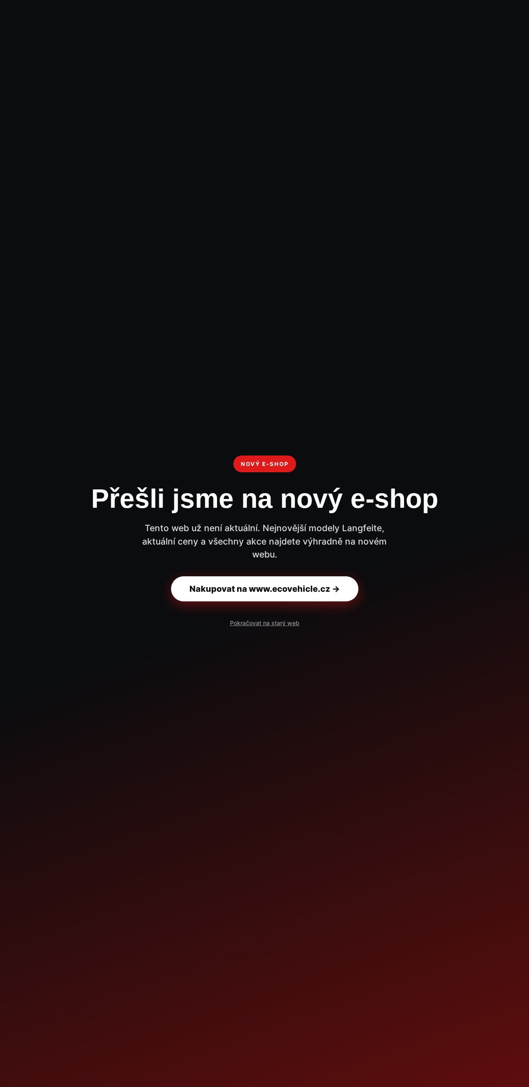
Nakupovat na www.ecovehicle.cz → (264, 589)
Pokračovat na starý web (264, 622)
